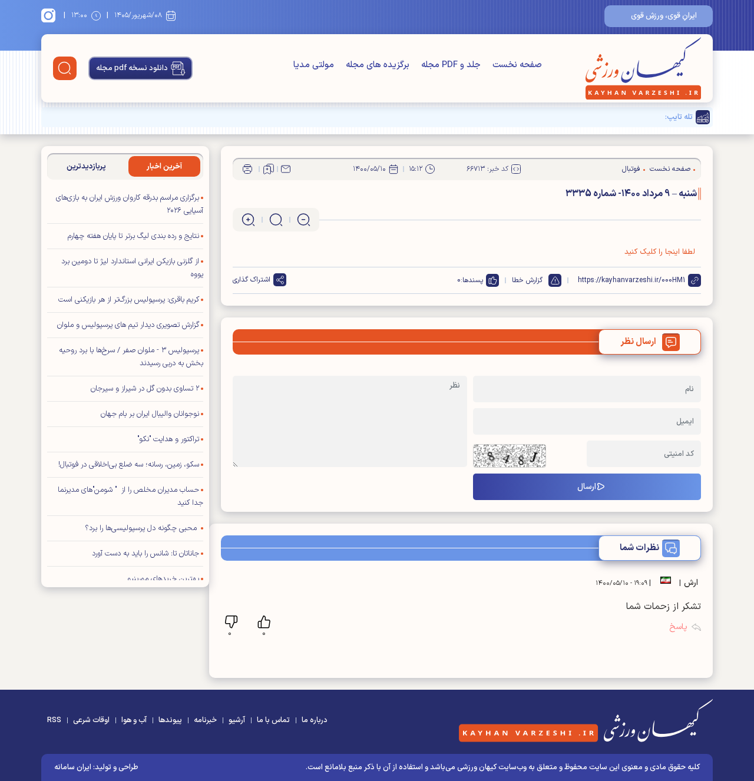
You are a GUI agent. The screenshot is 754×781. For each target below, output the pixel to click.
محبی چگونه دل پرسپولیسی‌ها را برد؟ (142, 528)
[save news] (269, 169)
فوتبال (631, 169)
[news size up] (248, 220)
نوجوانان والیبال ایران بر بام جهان (150, 414)
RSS (54, 720)
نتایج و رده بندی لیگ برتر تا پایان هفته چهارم (133, 236)
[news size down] (303, 220)
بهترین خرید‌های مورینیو (163, 579)
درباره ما (315, 720)
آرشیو (237, 720)
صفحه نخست (517, 65)
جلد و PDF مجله (451, 65)
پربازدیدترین (86, 167)
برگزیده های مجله (377, 65)
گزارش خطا (527, 280)
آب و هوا (134, 720)
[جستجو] (65, 68)
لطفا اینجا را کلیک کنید (659, 252)
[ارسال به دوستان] (285, 169)
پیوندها (170, 720)
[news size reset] (276, 220)
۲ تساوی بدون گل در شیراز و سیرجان (145, 389)
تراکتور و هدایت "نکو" (168, 439)
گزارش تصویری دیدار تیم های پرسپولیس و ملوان (128, 325)
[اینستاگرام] (50, 15)
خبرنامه (205, 720)
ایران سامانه (72, 767)
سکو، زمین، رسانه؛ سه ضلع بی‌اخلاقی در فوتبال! (128, 465)
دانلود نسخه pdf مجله (132, 68)
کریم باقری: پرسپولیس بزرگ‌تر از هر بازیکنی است (128, 300)
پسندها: (472, 280)
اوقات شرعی (91, 720)
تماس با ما (273, 720)
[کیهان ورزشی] (643, 68)
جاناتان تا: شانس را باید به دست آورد (145, 554)
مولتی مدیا (313, 65)
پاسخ (678, 627)
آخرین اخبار (164, 167)
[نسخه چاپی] (247, 169)
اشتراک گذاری (251, 279)
